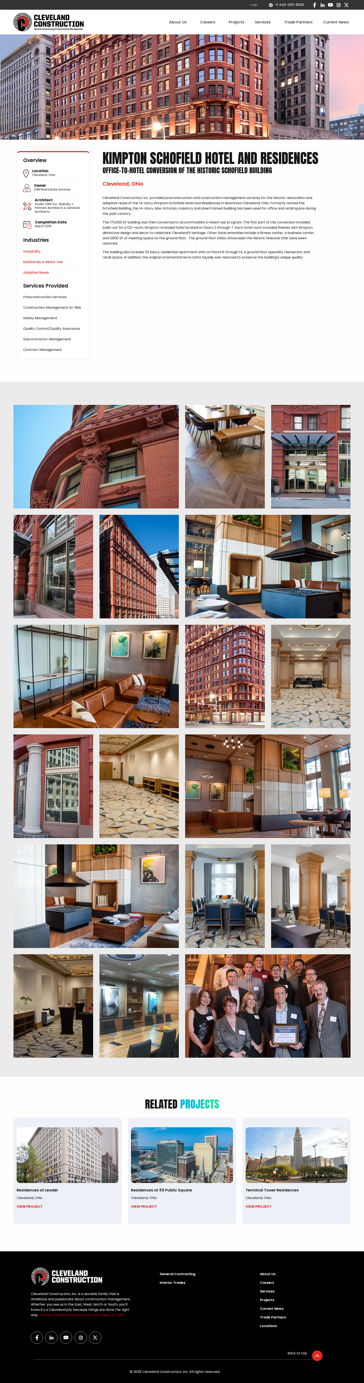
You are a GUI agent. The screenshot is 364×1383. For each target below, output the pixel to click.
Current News (336, 22)
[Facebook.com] (314, 5)
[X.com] (346, 5)
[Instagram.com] (338, 5)
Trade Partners (298, 22)
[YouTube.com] (330, 5)
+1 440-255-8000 (288, 4)
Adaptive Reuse (36, 272)
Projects (236, 22)
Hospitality (32, 251)
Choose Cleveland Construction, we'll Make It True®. (81, 1315)
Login (253, 5)
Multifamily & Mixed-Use (43, 262)
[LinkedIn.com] (322, 5)
